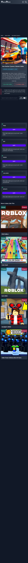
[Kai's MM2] (14, 283)
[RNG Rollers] (14, 221)
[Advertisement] (14, 19)
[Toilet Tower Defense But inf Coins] (14, 344)
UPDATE (5, 189)
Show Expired (21, 98)
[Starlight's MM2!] (14, 313)
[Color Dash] (14, 252)
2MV (4, 141)
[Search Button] (26, 2)
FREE (4, 125)
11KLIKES (6, 173)
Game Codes (7, 35)
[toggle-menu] (23, 2)
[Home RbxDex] (7, 2)
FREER (5, 157)
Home (2, 35)
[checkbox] (24, 98)
